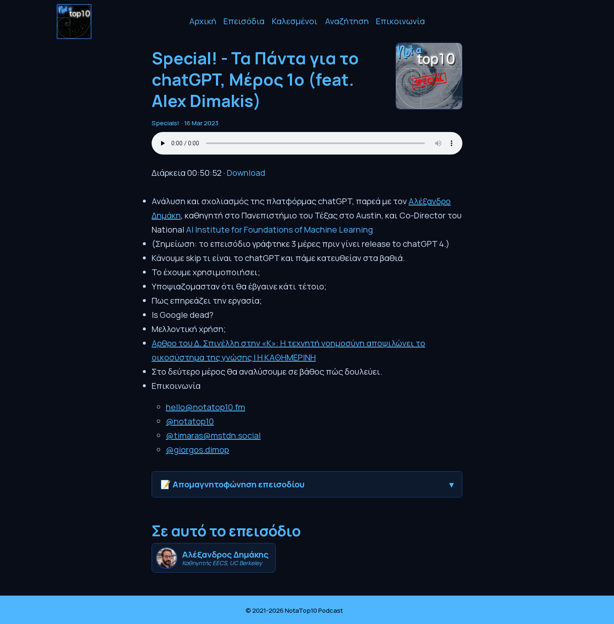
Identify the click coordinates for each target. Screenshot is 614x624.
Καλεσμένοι (294, 21)
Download (246, 172)
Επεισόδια (243, 21)
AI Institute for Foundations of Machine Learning (279, 229)
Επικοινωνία (400, 21)
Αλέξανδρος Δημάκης (225, 554)
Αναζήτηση (347, 21)
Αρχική (202, 21)
